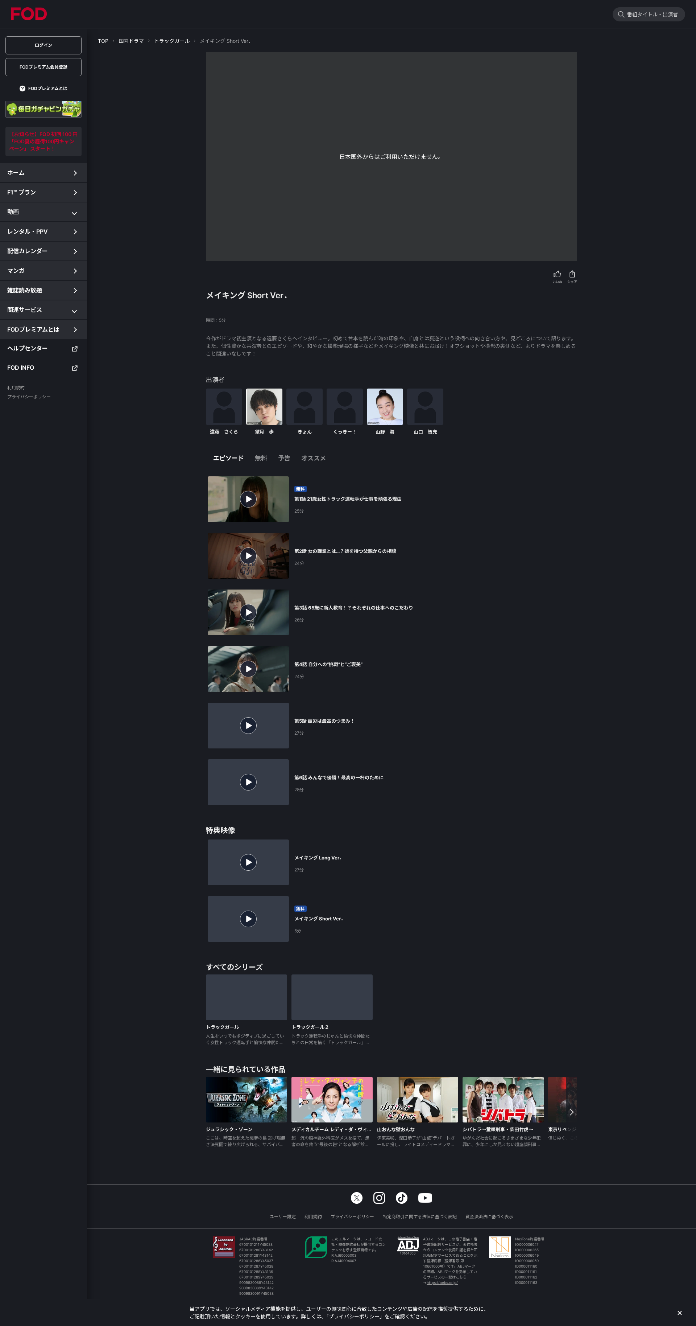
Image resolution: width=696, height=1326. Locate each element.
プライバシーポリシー (352, 1216)
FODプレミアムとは (47, 88)
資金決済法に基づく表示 (489, 1216)
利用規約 (313, 1216)
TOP (103, 41)
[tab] (231, 458)
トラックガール (172, 41)
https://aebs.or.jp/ (442, 1282)
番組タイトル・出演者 (652, 14)
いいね (557, 282)
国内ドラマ (131, 41)
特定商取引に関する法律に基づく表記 (420, 1216)
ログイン (43, 45)
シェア (572, 282)
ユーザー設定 (283, 1216)
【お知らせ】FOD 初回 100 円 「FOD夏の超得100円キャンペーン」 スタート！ (43, 141)
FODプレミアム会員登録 (43, 67)
